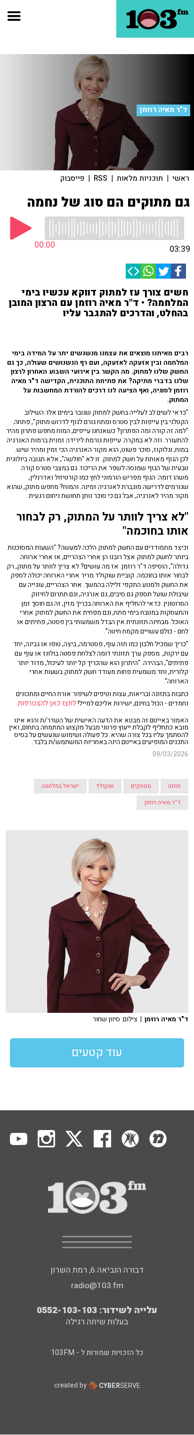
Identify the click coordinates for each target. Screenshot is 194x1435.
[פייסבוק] (178, 271)
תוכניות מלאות (140, 178)
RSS (100, 178)
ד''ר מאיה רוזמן (162, 802)
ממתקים (141, 786)
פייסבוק (72, 178)
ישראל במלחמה (60, 786)
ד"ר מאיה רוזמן (163, 109)
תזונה (174, 786)
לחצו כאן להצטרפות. (45, 703)
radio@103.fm (97, 1286)
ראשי (180, 178)
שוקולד (105, 786)
